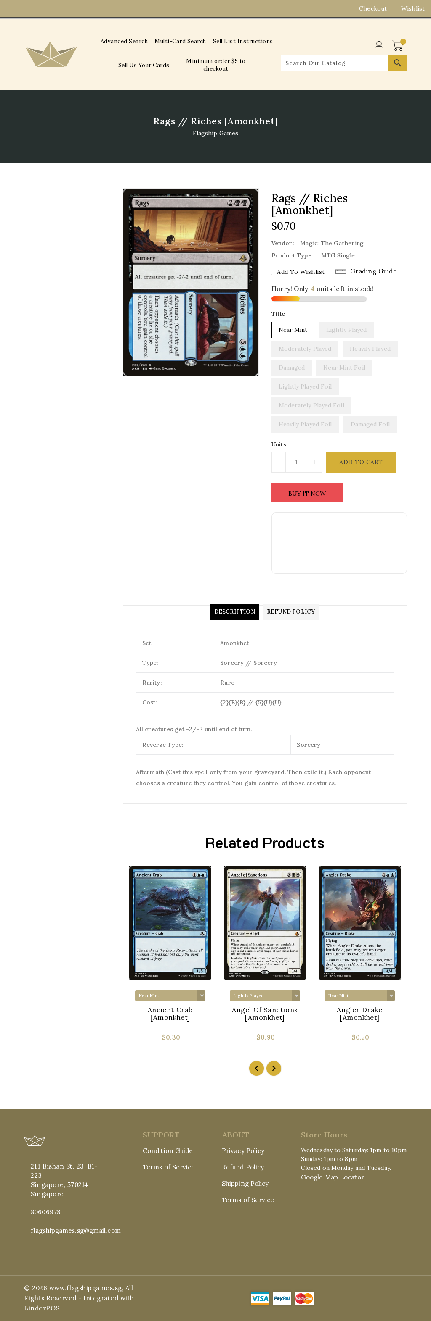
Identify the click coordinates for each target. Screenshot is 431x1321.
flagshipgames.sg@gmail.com (68, 1230)
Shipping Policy (245, 1183)
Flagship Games (215, 133)
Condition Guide (168, 1151)
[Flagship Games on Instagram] (28, 8)
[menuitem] (124, 41)
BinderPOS (42, 1308)
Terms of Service (169, 1167)
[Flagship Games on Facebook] (13, 8)
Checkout (373, 8)
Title (278, 314)
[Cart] (398, 46)
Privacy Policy (243, 1151)
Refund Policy (243, 1167)
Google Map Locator (332, 1177)
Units (279, 444)
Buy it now (307, 493)
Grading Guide (373, 271)
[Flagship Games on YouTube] (43, 8)
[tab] (234, 612)
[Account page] (379, 46)
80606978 (45, 1212)
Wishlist (413, 8)
